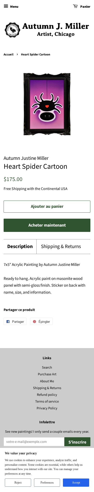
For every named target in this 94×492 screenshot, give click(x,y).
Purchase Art (47, 374)
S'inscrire (77, 442)
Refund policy (47, 394)
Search (47, 367)
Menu (13, 6)
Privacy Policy (47, 408)
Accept (76, 482)
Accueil (8, 54)
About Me (47, 381)
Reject (17, 482)
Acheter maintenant (47, 225)
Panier (85, 6)
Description (20, 246)
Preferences (47, 482)
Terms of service (47, 401)
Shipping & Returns (61, 246)
